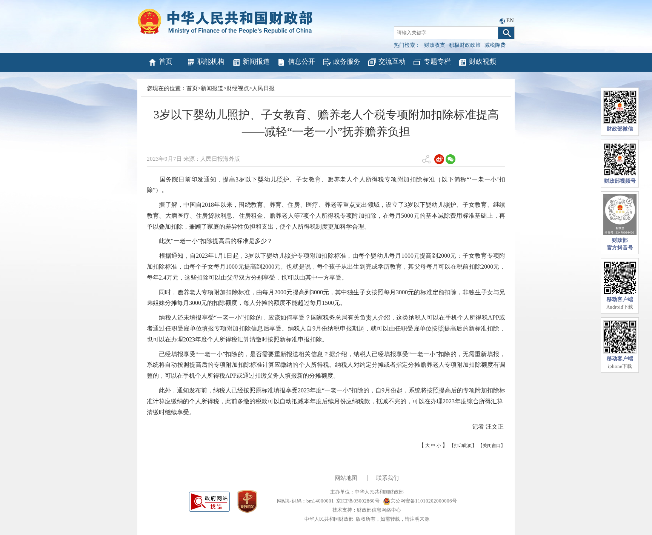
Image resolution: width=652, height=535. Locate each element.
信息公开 (301, 61)
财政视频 (482, 61)
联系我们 (387, 478)
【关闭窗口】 (491, 445)
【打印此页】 (463, 445)
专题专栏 (437, 61)
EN (510, 20)
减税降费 (495, 45)
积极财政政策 (465, 45)
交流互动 (392, 61)
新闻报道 (256, 61)
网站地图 (346, 478)
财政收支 (434, 45)
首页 (165, 61)
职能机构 (211, 61)
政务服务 (346, 61)
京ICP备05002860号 (358, 501)
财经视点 (237, 88)
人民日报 (263, 88)
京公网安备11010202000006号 (424, 501)
